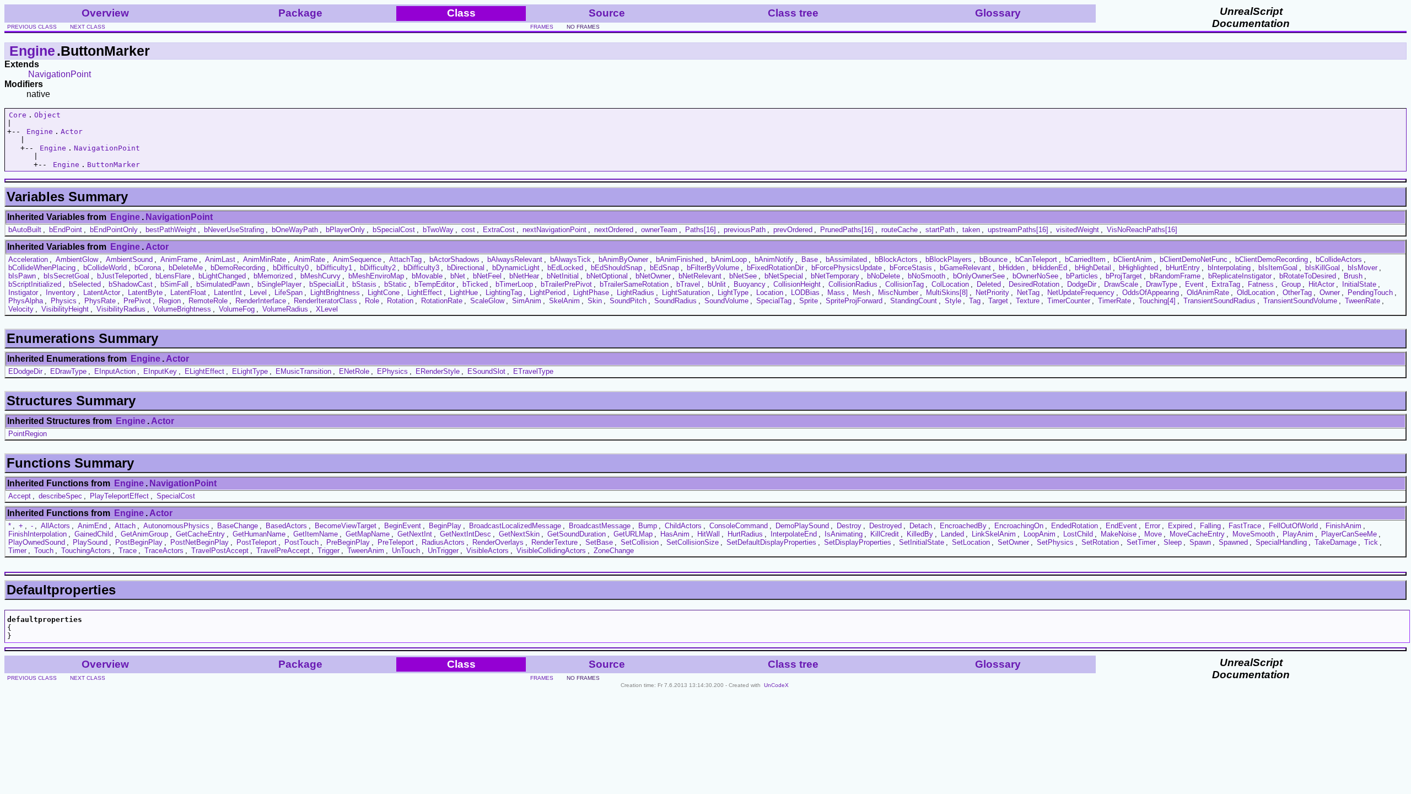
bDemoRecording (238, 268)
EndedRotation (1074, 526)
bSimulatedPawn (223, 284)
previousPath (745, 230)
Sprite (808, 301)
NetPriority (992, 292)
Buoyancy (750, 284)
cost (468, 230)
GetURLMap (633, 534)
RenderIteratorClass (325, 301)
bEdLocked (565, 268)
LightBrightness (335, 292)
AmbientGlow (77, 259)
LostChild (1078, 534)
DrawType (1161, 284)
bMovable (427, 276)
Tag (975, 301)
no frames (583, 27)
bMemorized (273, 276)
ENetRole (354, 371)
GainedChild (93, 534)
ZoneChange (614, 550)
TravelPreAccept (283, 550)
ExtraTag (1225, 284)
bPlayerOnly (345, 230)
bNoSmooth (926, 276)
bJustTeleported (122, 276)
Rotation (400, 301)
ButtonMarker (113, 164)
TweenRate (1362, 301)
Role (372, 301)
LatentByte (145, 292)
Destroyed (885, 526)
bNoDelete (883, 276)
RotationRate (441, 301)
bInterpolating (1229, 268)
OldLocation (1256, 292)
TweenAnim (365, 550)
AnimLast (220, 259)
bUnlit (717, 284)
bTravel (688, 284)
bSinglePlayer (279, 284)
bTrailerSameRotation (634, 284)
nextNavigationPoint (554, 230)
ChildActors (683, 526)
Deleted (989, 284)
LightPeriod (548, 292)
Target (998, 301)
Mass (836, 292)
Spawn (1200, 542)
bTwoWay (438, 230)
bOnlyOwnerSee (979, 276)
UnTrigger (443, 550)
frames (541, 27)
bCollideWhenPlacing (42, 268)
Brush (1353, 276)
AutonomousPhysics (176, 526)
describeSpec (60, 496)
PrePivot (137, 301)
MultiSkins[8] (947, 292)
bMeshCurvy (320, 276)
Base (809, 259)
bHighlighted (1138, 268)
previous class (32, 27)
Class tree (793, 13)
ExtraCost (499, 230)
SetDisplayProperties (857, 542)
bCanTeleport (1036, 259)
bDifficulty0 (291, 268)
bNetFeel (487, 276)
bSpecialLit (326, 284)
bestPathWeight (171, 230)
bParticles (1082, 276)
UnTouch (406, 550)
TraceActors (164, 550)
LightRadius (635, 292)
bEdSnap (664, 268)
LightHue (464, 292)
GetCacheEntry (200, 534)
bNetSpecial (783, 276)
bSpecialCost (394, 230)
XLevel (327, 309)
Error (1152, 526)
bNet (457, 276)
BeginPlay (445, 526)
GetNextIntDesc (465, 534)
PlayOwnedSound (36, 542)
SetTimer (1141, 542)
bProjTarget (1124, 276)
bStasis (364, 284)
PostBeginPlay (139, 542)
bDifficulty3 (421, 268)
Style (953, 301)
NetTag (1028, 292)
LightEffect (424, 292)
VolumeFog (237, 309)
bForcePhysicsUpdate (846, 268)
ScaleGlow (487, 301)
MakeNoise (1119, 534)
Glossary (998, 13)
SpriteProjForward (854, 301)
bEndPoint (65, 230)
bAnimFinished (679, 259)
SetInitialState (921, 542)
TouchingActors (86, 550)
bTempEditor (434, 284)
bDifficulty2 (378, 268)
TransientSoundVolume (1300, 301)
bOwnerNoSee (1035, 276)
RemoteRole (208, 301)
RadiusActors (443, 542)
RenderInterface (260, 301)
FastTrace (1245, 526)
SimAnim (526, 301)
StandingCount (913, 301)
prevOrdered (792, 230)
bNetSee (743, 276)
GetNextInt (414, 534)
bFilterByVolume (713, 268)
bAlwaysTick (570, 259)
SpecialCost (176, 496)
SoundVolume (726, 301)
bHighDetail (1093, 268)
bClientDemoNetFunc (1193, 259)
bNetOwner (653, 276)
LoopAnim (1039, 534)
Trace (128, 550)
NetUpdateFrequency (1080, 292)
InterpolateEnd (794, 534)
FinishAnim (1343, 526)
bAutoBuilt (24, 230)
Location (769, 292)
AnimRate (309, 259)
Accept (19, 496)
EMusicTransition (303, 371)
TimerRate (1114, 301)
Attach (125, 526)
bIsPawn (22, 276)
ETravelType (533, 371)
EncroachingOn (1018, 526)
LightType (733, 292)
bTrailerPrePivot (566, 284)
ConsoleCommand (738, 526)
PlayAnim (1298, 534)
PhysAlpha (25, 301)
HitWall (708, 534)
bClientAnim (1132, 259)
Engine (32, 50)
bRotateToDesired (1307, 276)
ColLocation (950, 284)
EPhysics (392, 371)
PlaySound (90, 542)
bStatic (395, 284)
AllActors (55, 526)
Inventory (61, 292)
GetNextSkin (519, 534)
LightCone (384, 292)
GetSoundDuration (576, 534)
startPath (940, 230)
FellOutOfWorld (1293, 526)
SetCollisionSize (692, 542)
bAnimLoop (729, 259)
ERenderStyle (438, 371)
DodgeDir (1081, 284)
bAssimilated (846, 259)
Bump (647, 526)
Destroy (849, 526)
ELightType (250, 371)
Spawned (1233, 542)
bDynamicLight (516, 268)
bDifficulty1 (334, 268)
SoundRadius (675, 301)
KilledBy (920, 534)
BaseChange (237, 526)
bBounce (993, 259)
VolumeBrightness (182, 309)
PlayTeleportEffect (119, 496)
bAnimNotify (774, 259)
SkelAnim (564, 301)
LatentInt (228, 292)
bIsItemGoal (1277, 268)
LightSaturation (686, 292)
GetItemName (315, 534)
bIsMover (1362, 268)
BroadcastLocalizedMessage (515, 526)
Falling (1210, 526)
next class (87, 27)
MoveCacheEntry (1197, 534)
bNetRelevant (699, 276)
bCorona (147, 268)
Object (47, 115)
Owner (1330, 292)
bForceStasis (911, 268)
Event (1194, 284)
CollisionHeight (797, 284)
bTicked (475, 284)
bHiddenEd (1049, 268)
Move (1153, 534)
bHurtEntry (1183, 268)
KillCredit (884, 534)
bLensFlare (173, 276)
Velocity (21, 309)
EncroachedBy (963, 526)
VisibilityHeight (65, 309)
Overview (105, 13)
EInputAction (115, 371)
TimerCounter (1068, 301)
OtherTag (1297, 292)
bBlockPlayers (948, 259)
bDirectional (465, 268)
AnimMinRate (264, 259)
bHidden (1012, 268)
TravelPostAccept (220, 550)
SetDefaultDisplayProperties (771, 542)
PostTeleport (256, 542)
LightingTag (504, 292)
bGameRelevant (965, 268)
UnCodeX (776, 685)
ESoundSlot (486, 371)
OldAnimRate (1208, 292)
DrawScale (1121, 284)
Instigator (23, 292)
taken (971, 230)
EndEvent (1121, 526)
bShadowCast (131, 284)
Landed (952, 534)
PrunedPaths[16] (847, 230)
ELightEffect (204, 371)
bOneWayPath (295, 230)
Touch (43, 550)
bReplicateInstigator (1240, 276)
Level (258, 292)
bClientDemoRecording (1271, 259)
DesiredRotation (1034, 284)
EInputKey (160, 371)
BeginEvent (402, 526)
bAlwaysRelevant (514, 259)
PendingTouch (1370, 292)
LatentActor (101, 292)
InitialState (1359, 284)
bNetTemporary (835, 276)
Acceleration (28, 259)
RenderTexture (554, 542)
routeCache (899, 230)
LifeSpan (288, 292)
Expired (1180, 526)
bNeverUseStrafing (234, 230)
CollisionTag (904, 284)
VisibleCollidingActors (551, 550)
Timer (17, 550)
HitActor (1321, 284)
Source (607, 13)
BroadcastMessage (600, 526)
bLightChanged (222, 276)
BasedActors (286, 526)
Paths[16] (700, 230)
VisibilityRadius (121, 309)
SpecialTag (773, 301)
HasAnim (675, 534)
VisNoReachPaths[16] (1142, 230)
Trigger (328, 550)
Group (1291, 284)
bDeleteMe (186, 268)
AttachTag (405, 259)
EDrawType (68, 371)
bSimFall (174, 284)
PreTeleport (396, 542)
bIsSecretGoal (66, 276)
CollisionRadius (852, 284)
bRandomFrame (1175, 276)
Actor (72, 131)
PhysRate (100, 301)
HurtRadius (745, 534)
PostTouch (301, 542)
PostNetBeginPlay (199, 542)
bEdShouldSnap (616, 268)
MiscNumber (898, 292)
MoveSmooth (1253, 534)
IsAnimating (844, 534)
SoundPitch (628, 301)
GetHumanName (259, 534)
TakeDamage (1335, 542)
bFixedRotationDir (775, 268)
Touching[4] (1157, 301)
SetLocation (971, 542)
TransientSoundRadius (1219, 301)
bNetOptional (607, 276)
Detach (920, 526)
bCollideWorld (105, 268)
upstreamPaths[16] (1018, 230)
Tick (1371, 542)
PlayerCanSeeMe (1349, 534)
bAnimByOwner (623, 259)
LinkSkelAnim (994, 534)
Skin (595, 301)
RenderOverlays (498, 542)
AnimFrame (178, 259)
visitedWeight (1077, 230)
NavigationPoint (59, 74)
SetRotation (1100, 542)
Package (300, 13)
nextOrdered (613, 230)
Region (170, 301)
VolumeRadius (285, 309)
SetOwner (1013, 542)
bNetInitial (563, 276)
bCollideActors (1339, 259)
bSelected (85, 284)
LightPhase (591, 292)
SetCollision (640, 542)
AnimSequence (357, 259)
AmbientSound (129, 259)
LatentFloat (188, 292)
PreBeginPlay (348, 542)
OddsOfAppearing (1150, 292)
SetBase (599, 542)
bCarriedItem (1085, 259)
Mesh (861, 292)
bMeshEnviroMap (376, 276)
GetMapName (368, 534)
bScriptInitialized (34, 284)
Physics (64, 301)
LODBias (805, 292)
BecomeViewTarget (345, 526)
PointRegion (27, 434)
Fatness (1261, 284)
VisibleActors (487, 550)
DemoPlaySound (802, 526)
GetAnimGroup (144, 534)
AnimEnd (92, 526)
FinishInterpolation (37, 534)
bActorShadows (454, 259)
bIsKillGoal (1322, 268)
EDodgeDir (25, 371)
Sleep (1173, 542)
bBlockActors (896, 259)
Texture (1028, 301)
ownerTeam (659, 230)
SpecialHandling (1281, 542)
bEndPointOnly (114, 230)
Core (17, 115)
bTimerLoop (514, 284)
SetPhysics (1055, 542)
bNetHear (524, 276)
